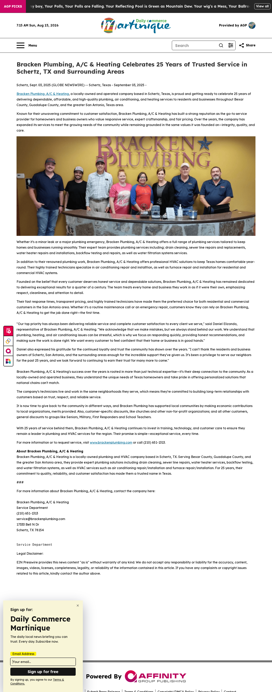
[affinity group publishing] (8, 351)
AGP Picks (13, 6)
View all (262, 6)
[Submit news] (8, 331)
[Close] (78, 605)
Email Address (23, 654)
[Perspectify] (8, 341)
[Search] (221, 45)
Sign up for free (43, 671)
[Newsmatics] (8, 361)
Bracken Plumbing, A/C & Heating (43, 94)
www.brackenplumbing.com (111, 442)
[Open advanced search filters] (230, 45)
